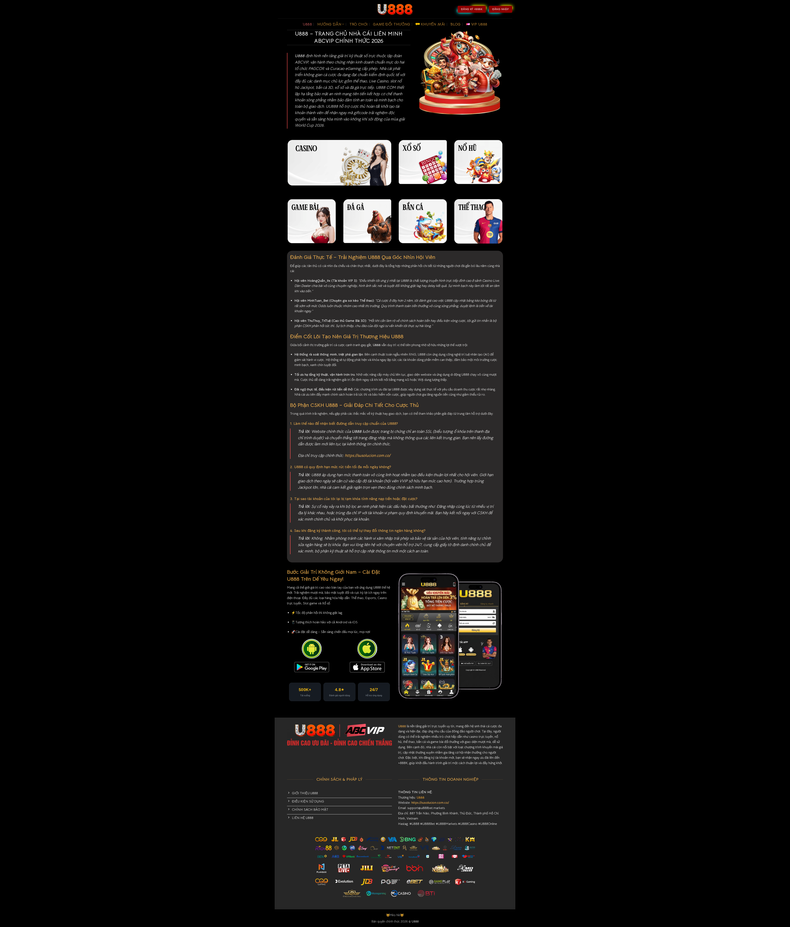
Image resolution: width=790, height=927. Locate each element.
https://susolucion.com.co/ (367, 455)
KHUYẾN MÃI (433, 24)
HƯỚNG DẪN (329, 24)
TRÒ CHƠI (359, 24)
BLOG (455, 24)
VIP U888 (479, 24)
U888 (307, 24)
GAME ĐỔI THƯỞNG (391, 24)
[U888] (395, 9)
